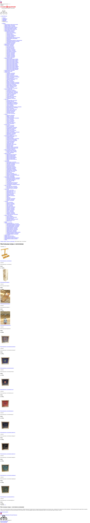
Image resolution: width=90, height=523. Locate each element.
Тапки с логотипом (10, 121)
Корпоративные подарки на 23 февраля (12, 237)
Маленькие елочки (10, 145)
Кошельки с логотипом (11, 195)
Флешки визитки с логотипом (12, 228)
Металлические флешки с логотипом (13, 224)
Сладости (6, 201)
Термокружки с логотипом (11, 169)
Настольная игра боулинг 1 (5, 303)
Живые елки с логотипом (9, 235)
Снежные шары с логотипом (12, 100)
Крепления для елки (10, 112)
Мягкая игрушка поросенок (12, 154)
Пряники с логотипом (11, 207)
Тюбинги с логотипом (11, 79)
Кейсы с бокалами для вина (11, 86)
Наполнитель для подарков (11, 144)
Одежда (6, 114)
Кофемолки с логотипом (11, 133)
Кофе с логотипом (10, 205)
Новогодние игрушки (8, 58)
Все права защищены (4, 521)
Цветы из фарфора (10, 216)
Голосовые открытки (10, 36)
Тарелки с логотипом (10, 129)
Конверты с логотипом (11, 43)
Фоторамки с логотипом (11, 49)
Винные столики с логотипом (10, 26)
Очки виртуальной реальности (12, 182)
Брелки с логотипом (10, 200)
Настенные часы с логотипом (12, 188)
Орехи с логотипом (10, 210)
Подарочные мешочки (11, 141)
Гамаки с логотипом (10, 87)
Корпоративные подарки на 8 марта (11, 27)
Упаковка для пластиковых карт (12, 147)
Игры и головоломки (11, 241)
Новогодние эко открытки (11, 32)
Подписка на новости (4, 511)
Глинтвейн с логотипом (11, 206)
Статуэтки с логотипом (11, 113)
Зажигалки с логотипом (11, 198)
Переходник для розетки (11, 166)
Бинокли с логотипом (10, 199)
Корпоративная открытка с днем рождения (14, 40)
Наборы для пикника (10, 81)
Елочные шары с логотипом (10, 70)
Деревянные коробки (10, 136)
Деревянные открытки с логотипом (13, 41)
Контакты (15, 514)
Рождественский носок (11, 148)
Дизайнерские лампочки (11, 168)
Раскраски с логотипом (11, 56)
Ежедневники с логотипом (11, 51)
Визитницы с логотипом (11, 192)
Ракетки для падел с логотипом (12, 75)
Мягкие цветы (9, 220)
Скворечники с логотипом (11, 96)
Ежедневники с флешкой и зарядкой (13, 184)
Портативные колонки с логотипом (13, 162)
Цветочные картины (10, 218)
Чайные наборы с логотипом (10, 25)
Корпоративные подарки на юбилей (11, 238)
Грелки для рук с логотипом (12, 109)
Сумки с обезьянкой (10, 152)
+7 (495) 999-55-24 (3, 16)
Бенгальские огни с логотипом (12, 107)
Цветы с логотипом (8, 215)
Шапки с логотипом (10, 116)
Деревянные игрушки (8, 71)
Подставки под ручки (10, 46)
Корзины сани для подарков (12, 139)
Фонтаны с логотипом (11, 111)
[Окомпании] (4, 18)
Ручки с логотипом (10, 45)
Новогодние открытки (11, 31)
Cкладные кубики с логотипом (12, 92)
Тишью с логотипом (10, 142)
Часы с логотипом (8, 185)
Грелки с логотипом (10, 108)
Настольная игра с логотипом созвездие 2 (7, 453)
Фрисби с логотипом (10, 77)
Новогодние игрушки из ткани (12, 64)
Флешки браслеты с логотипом (12, 229)
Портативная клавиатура (11, 179)
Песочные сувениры (10, 101)
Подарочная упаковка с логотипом (11, 135)
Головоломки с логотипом (11, 90)
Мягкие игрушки (8, 153)
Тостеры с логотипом (10, 131)
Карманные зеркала (10, 194)
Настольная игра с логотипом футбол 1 (7, 496)
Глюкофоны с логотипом (11, 98)
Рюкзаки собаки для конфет (12, 150)
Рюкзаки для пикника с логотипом (13, 83)
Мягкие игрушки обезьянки (12, 157)
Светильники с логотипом (11, 161)
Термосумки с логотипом (11, 84)
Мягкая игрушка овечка (11, 158)
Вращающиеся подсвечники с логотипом (14, 106)
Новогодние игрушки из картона (12, 62)
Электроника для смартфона (10, 176)
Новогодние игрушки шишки (12, 63)
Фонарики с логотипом (11, 171)
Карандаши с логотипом (11, 50)
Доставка (11, 514)
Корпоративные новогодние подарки (11, 24)
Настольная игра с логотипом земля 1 (7, 368)
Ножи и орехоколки (10, 134)
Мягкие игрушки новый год (12, 159)
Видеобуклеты (9, 172)
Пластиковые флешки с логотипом (13, 225)
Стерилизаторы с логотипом (12, 183)
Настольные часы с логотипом (12, 187)
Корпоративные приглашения (12, 38)
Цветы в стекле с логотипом (12, 217)
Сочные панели (7, 234)
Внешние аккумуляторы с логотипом (13, 177)
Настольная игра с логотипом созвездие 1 (7, 432)
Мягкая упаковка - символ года (10, 149)
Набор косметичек (10, 191)
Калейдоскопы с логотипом (12, 102)
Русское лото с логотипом (11, 93)
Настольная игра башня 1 (4, 282)
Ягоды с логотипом (10, 211)
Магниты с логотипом (11, 53)
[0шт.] (7, 21)
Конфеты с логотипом (11, 209)
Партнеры (8, 514)
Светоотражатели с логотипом (12, 78)
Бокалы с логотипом (10, 126)
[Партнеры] (4, 19)
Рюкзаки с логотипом (10, 120)
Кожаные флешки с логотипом (12, 227)
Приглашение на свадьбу (11, 42)
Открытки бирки (10, 33)
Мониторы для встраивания (12, 174)
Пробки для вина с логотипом (10, 236)
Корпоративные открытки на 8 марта (13, 37)
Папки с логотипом (10, 193)
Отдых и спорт (7, 72)
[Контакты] (4, 20)
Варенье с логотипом (10, 203)
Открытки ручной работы (11, 35)
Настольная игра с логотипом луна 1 (6, 389)
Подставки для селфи (10, 180)
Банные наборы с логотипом (12, 85)
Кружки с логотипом (10, 125)
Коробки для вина (10, 137)
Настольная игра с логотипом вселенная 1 (7, 346)
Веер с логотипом (10, 80)
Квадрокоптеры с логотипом (12, 170)
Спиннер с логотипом (11, 89)
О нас (5, 514)
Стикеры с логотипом (10, 48)
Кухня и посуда (7, 124)
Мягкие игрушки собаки (11, 155)
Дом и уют (6, 99)
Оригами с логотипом (11, 54)
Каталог (5, 241)
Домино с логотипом (10, 94)
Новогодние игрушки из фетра (12, 65)
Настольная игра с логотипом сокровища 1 (8, 475)
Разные (8, 160)
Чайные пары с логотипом (11, 130)
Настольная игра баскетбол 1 (5, 325)
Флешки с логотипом (8, 222)
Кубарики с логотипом (11, 55)
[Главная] (4, 17)
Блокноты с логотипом (11, 52)
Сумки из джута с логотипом (12, 140)
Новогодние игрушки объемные (12, 69)
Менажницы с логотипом (11, 132)
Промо (6, 239)
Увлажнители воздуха (10, 165)
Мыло (8, 196)
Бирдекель (8, 197)
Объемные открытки (10, 34)
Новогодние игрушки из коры (12, 60)
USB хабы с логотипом (11, 163)
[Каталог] (4, 23)
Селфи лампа (9, 181)
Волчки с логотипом (10, 97)
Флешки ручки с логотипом (12, 230)
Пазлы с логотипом (10, 95)
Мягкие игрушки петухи (11, 156)
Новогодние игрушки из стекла (12, 67)
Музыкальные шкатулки (11, 110)
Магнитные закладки (10, 47)
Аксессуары (7, 189)
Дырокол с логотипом (10, 57)
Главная (1, 241)
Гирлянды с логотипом (11, 164)
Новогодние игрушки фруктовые (13, 68)
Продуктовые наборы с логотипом (11, 29)
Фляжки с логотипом (10, 74)
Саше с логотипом (10, 104)
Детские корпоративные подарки (10, 28)
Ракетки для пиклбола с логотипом (13, 76)
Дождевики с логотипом (11, 122)
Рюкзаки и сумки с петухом (12, 151)
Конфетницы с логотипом (11, 128)
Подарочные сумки (10, 143)
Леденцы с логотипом (11, 212)
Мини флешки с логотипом (11, 231)
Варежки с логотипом (10, 115)
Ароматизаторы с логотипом (12, 103)
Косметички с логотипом (11, 190)
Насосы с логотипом (10, 173)
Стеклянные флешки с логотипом (13, 226)
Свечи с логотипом (10, 105)
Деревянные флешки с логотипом (13, 223)
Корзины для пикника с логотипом (13, 82)
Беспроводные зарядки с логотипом (13, 178)
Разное (6, 221)
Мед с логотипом (10, 202)
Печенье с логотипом (10, 208)
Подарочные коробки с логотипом (13, 138)
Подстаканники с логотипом (12, 127)
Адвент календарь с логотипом (12, 214)
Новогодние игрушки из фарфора (13, 66)
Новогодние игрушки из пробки (12, 61)
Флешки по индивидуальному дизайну (14, 232)
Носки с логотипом (10, 118)
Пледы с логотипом (10, 119)
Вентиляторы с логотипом (11, 167)
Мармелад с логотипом (11, 213)
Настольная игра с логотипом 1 (6, 260)
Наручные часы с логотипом (12, 186)
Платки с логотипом (10, 123)
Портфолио (9, 39)
